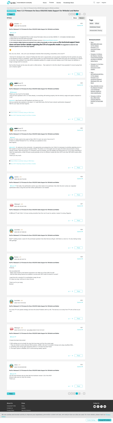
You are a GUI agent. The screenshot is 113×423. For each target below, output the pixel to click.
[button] (45, 2)
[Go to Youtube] (94, 406)
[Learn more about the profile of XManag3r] (11, 205)
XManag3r (17, 204)
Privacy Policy (10, 410)
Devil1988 (17, 229)
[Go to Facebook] (98, 406)
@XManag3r (13, 92)
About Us (10, 403)
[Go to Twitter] (101, 406)
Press (23, 403)
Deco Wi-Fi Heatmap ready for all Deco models (23, 115)
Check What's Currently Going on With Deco (22, 112)
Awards (23, 408)
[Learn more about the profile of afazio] (11, 366)
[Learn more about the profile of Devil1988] (11, 230)
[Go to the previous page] (70, 14)
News (23, 406)
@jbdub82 (12, 147)
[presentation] (11, 25)
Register (104, 2)
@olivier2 (12, 137)
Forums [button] (51, 2)
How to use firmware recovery (51, 40)
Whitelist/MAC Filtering (96, 30)
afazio (16, 365)
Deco (22, 8)
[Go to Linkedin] (104, 406)
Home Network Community (13, 8)
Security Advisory (26, 410)
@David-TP (13, 32)
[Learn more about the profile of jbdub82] (11, 24)
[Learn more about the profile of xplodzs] (11, 178)
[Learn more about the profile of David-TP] (11, 84)
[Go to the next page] (84, 14)
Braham (16, 257)
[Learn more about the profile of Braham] (11, 258)
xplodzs (16, 177)
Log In (98, 2)
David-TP (20, 83)
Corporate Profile (11, 406)
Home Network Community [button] (24, 2)
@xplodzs (12, 100)
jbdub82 (16, 23)
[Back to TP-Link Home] (11, 2)
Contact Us (10, 408)
